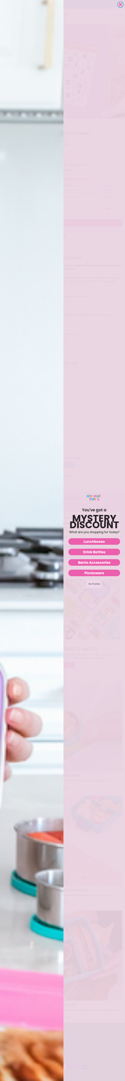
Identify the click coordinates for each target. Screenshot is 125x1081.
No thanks (94, 584)
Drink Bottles (94, 552)
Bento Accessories (94, 562)
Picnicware (94, 573)
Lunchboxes (94, 541)
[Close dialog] (120, 5)
